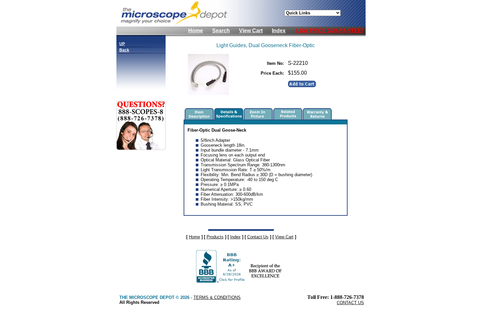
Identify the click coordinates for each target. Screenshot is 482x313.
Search (221, 30)
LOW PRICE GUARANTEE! (329, 30)
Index (279, 30)
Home (195, 30)
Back (124, 50)
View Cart (251, 30)
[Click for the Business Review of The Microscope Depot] (221, 281)
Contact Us (258, 236)
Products (215, 236)
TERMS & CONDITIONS (217, 297)
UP (122, 44)
